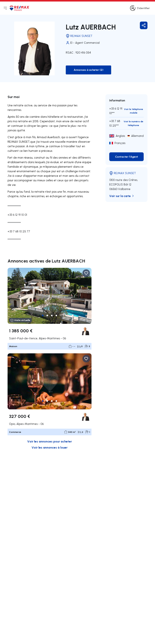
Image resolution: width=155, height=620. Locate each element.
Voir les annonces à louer (49, 447)
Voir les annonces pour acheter (49, 441)
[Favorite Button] (86, 273)
